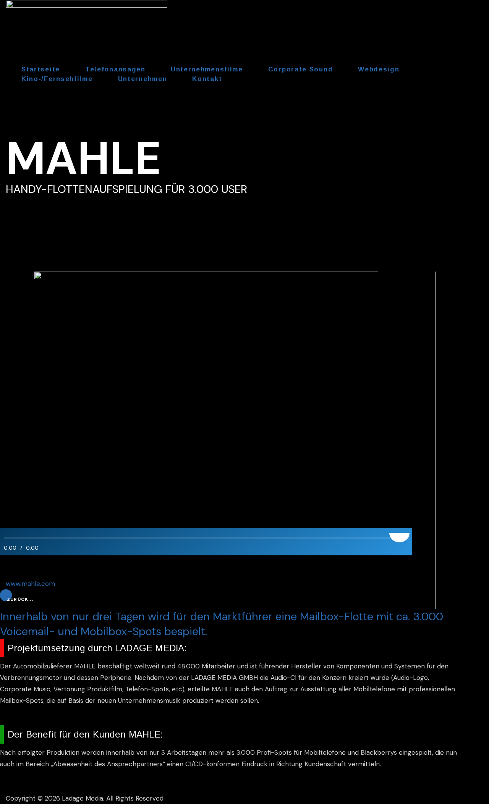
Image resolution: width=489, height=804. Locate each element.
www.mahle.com (30, 583)
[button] (20, 599)
